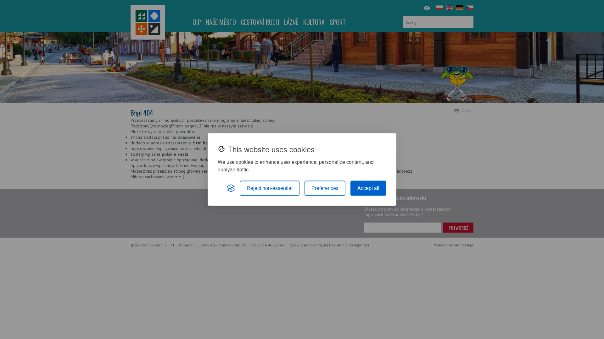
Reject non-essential (270, 188)
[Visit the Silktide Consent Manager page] (231, 188)
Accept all (368, 188)
